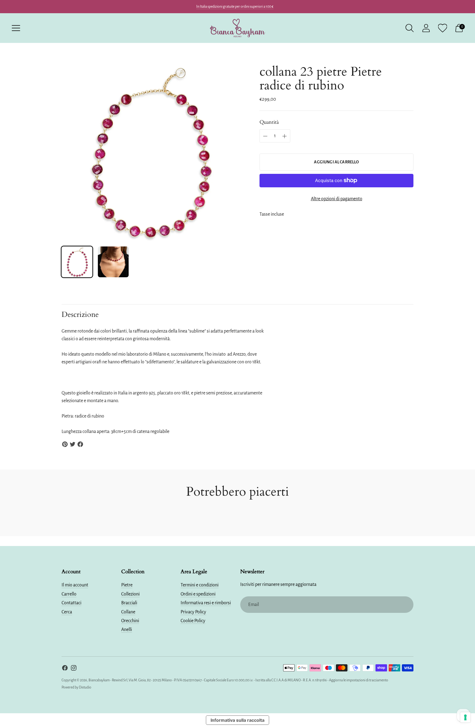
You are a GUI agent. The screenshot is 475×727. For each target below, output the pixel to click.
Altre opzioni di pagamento (336, 198)
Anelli (126, 629)
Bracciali (129, 602)
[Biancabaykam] (237, 28)
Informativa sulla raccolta (237, 720)
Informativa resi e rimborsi (206, 602)
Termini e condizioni (200, 585)
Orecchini (130, 620)
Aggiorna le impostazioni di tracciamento (358, 680)
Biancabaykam (99, 680)
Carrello (69, 594)
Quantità (269, 122)
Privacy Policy (193, 612)
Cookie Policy (193, 620)
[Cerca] (409, 28)
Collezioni (130, 594)
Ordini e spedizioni (198, 594)
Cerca (67, 612)
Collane (128, 612)
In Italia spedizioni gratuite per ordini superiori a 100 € (235, 7)
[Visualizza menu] (16, 28)
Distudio (85, 687)
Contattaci (71, 602)
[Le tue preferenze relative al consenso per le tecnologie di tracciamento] (465, 717)
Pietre (126, 585)
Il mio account (75, 585)
